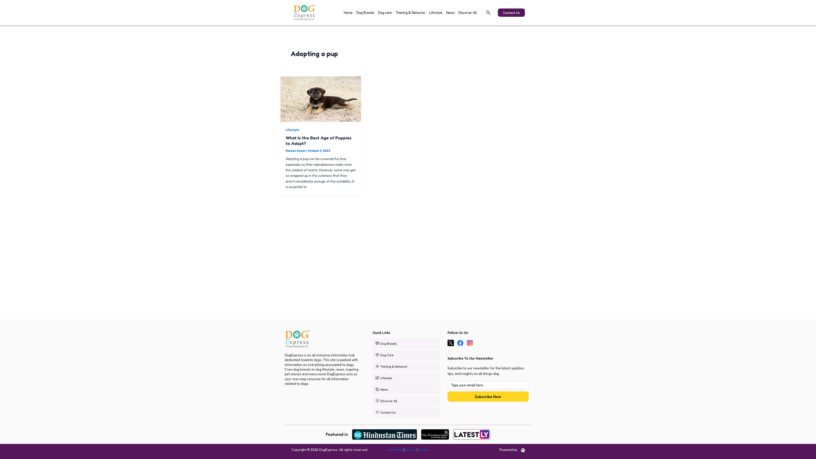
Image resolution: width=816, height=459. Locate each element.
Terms (423, 450)
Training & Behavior (410, 12)
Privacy (410, 450)
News (450, 12)
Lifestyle (435, 12)
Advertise (395, 450)
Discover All (468, 12)
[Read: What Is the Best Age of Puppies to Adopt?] (320, 98)
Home (348, 12)
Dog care (385, 12)
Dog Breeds (365, 12)
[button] (488, 12)
